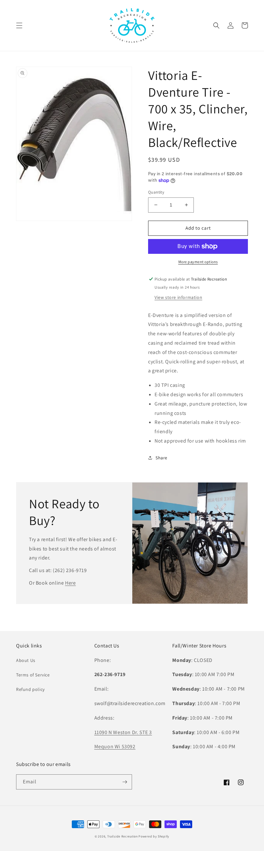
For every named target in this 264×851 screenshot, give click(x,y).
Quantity (156, 192)
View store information (178, 297)
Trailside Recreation (122, 836)
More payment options (198, 261)
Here (70, 582)
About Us (25, 660)
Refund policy (30, 689)
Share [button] (161, 458)
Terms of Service (33, 675)
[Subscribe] (125, 781)
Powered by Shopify (153, 836)
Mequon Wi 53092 (115, 746)
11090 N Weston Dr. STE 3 (123, 732)
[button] (19, 25)
